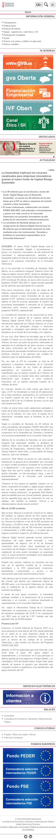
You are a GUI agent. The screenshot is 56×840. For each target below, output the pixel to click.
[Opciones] (54, 157)
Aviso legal (24, 827)
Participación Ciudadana (14, 35)
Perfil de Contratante (13, 737)
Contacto (4, 827)
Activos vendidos (11, 44)
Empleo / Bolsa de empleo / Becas (20, 734)
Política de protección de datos (43, 827)
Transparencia (9, 22)
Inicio (28, 12)
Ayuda (6, 38)
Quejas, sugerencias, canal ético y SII (20, 32)
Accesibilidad (28, 830)
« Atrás (51, 170)
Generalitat (9, 716)
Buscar (46, 4)
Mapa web (13, 827)
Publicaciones (9, 26)
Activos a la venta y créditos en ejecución (22, 41)
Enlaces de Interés (11, 29)
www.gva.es (8, 5)
